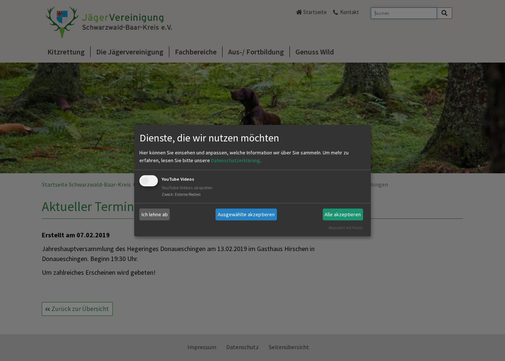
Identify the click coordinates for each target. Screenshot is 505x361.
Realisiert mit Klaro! (346, 227)
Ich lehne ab (155, 214)
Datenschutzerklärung (235, 160)
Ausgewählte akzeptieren (246, 214)
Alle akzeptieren (343, 214)
